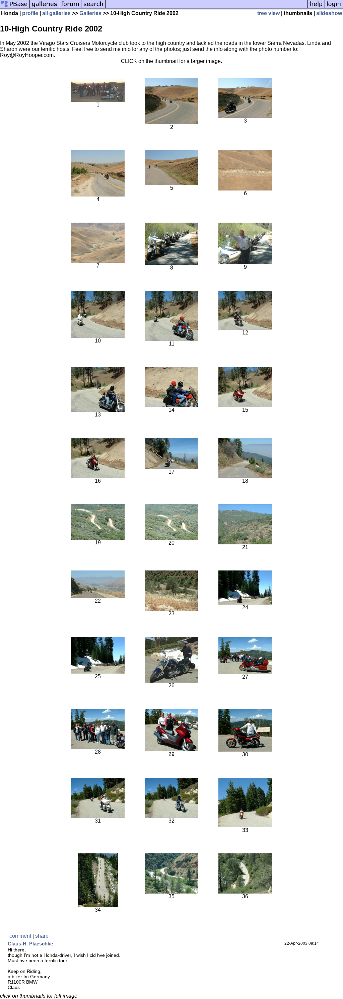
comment (20, 936)
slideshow (329, 13)
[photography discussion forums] (70, 7)
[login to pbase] (334, 7)
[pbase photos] (15, 7)
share (42, 936)
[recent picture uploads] (44, 7)
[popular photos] (206, 7)
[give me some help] (316, 7)
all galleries (56, 13)
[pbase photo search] (93, 7)
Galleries (90, 13)
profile (30, 13)
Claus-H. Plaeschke (30, 943)
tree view (268, 13)
